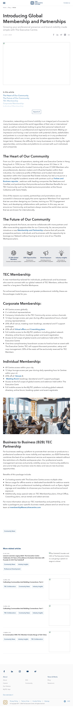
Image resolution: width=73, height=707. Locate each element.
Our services (7, 695)
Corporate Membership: (13, 103)
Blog (9, 8)
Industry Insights (23, 564)
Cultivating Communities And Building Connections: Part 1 (23, 608)
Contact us (67, 3)
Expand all (36, 112)
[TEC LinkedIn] (12, 671)
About (5, 680)
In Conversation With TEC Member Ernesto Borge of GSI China (25, 635)
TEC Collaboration (10, 586)
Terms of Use (25, 701)
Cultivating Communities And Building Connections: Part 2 (23, 582)
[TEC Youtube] (27, 671)
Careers (5, 683)
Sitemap (46, 701)
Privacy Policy (14, 701)
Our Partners (7, 686)
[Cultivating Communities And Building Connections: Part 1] (59, 615)
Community (28, 683)
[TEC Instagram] (20, 671)
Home (4, 8)
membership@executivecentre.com (25, 507)
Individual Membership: (13, 106)
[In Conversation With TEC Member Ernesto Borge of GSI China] (59, 641)
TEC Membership (10, 101)
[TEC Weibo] (35, 671)
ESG (26, 680)
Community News (9, 531)
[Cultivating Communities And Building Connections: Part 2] (59, 588)
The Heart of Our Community (15, 95)
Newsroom (51, 683)
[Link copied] (69, 35)
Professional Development (12, 569)
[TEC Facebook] (4, 671)
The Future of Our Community (16, 98)
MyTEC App (6, 689)
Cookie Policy (37, 701)
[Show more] (4, 3)
